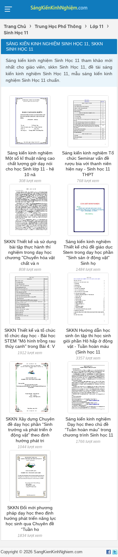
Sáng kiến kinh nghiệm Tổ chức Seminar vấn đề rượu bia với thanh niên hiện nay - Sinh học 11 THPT (88, 163)
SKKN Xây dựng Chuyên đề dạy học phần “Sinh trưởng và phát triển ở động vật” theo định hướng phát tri (30, 429)
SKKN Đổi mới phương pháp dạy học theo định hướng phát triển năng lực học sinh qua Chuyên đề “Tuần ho (30, 518)
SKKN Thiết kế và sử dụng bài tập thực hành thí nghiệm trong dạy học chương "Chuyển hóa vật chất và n (30, 252)
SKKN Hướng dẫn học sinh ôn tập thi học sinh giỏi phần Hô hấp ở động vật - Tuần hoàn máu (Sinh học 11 (88, 341)
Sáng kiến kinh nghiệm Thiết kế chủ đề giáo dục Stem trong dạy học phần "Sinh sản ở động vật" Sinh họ (88, 252)
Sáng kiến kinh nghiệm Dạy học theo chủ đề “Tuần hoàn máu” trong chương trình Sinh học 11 (88, 427)
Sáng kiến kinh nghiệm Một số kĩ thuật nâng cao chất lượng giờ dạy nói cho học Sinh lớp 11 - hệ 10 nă (30, 163)
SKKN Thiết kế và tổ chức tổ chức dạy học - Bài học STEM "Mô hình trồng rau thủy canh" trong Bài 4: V (29, 338)
